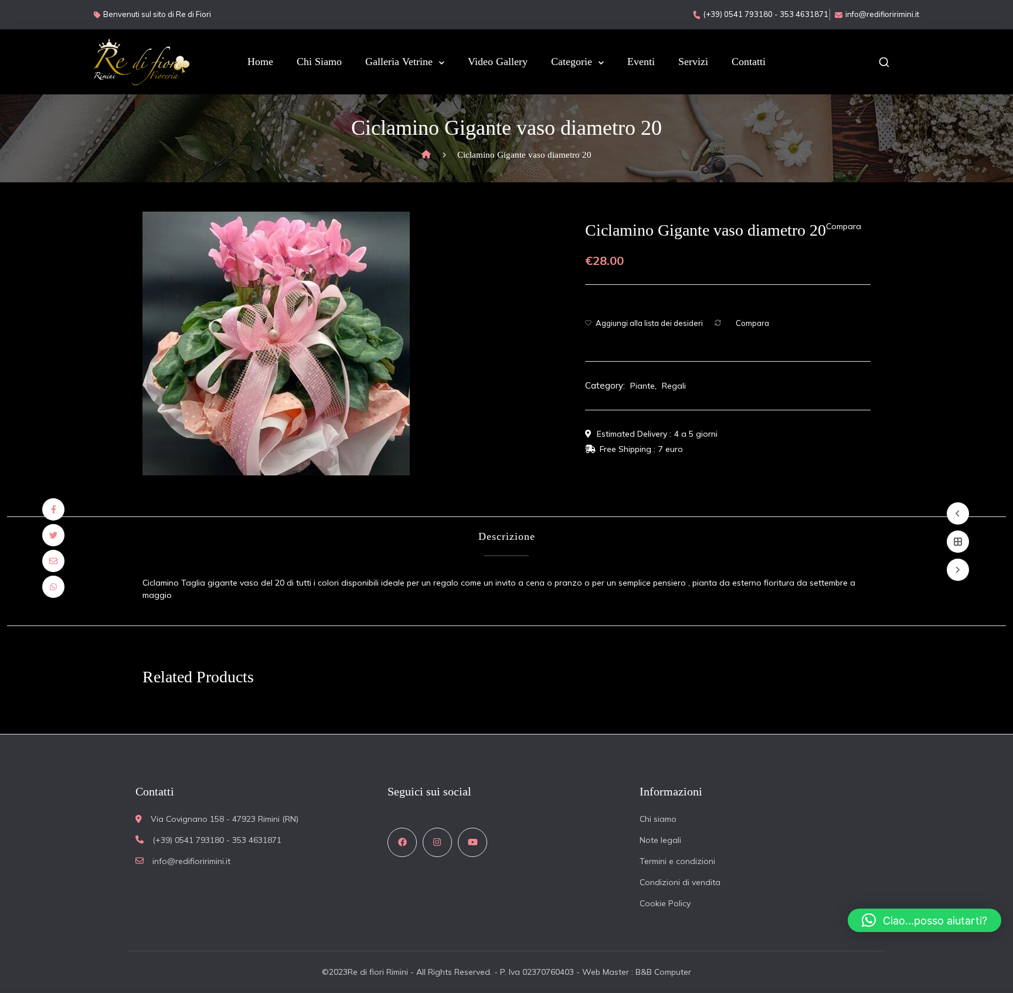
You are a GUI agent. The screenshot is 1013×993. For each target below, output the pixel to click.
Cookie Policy (665, 903)
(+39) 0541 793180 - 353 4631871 (765, 14)
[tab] (507, 536)
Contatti (749, 61)
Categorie (571, 61)
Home (260, 61)
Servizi (693, 61)
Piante (642, 385)
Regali (674, 385)
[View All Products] (958, 541)
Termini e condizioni (677, 861)
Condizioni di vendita (680, 882)
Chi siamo (319, 61)
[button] (924, 920)
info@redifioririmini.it (882, 14)
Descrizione (506, 536)
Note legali (660, 840)
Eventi (641, 61)
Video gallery (498, 61)
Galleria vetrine (399, 61)
